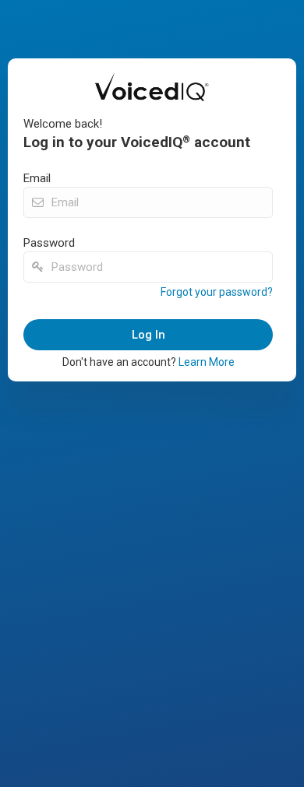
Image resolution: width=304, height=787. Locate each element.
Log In (148, 335)
